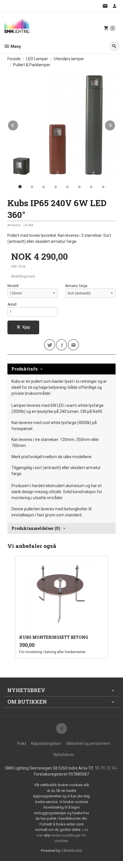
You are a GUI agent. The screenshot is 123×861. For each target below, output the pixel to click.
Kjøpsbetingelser (46, 743)
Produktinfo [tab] (24, 369)
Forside (14, 58)
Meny (15, 46)
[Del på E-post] (73, 344)
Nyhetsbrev (63, 754)
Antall (12, 304)
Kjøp (26, 327)
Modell (13, 286)
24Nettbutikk (71, 850)
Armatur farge (76, 286)
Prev (18, 124)
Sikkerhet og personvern (88, 743)
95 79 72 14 (105, 768)
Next (115, 124)
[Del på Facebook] (61, 344)
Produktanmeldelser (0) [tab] (35, 528)
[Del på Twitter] (49, 344)
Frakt (21, 743)
